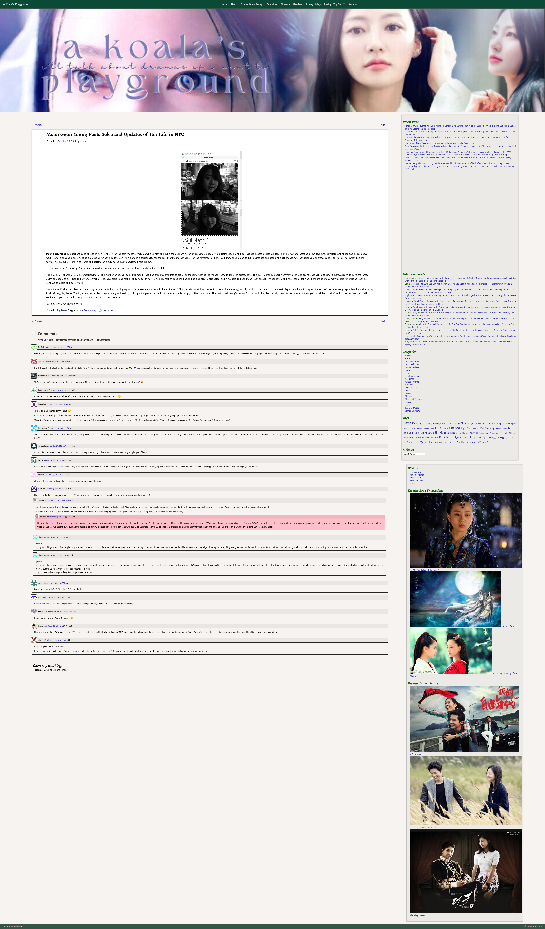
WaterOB (414, 483)
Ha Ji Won (440, 423)
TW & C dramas (412, 408)
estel (40, 361)
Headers (297, 4)
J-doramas (409, 379)
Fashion (408, 370)
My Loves (62, 310)
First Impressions (412, 376)
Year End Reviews (412, 411)
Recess (407, 405)
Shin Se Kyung (464, 438)
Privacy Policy (313, 4)
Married (473, 432)
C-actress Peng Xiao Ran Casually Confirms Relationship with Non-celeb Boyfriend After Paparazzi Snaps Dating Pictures (457, 163)
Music (407, 390)
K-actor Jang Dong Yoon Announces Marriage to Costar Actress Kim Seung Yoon (439, 143)
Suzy (420, 442)
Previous (37, 125)
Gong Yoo (431, 423)
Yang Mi (435, 442)
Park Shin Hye (449, 437)
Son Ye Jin (411, 442)
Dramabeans (415, 472)
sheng (41, 537)
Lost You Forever (508, 626)
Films (407, 373)
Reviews (352, 4)
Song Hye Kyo (478, 437)
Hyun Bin (458, 423)
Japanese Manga (412, 382)
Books (407, 358)
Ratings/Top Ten (333, 4)
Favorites (272, 4)
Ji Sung (510, 424)
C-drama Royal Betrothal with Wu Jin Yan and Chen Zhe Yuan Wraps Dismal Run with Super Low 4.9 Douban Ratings (456, 155)
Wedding (428, 442)
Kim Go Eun (421, 428)
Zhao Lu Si (484, 442)
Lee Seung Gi (451, 432)
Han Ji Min (449, 424)
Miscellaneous (411, 387)
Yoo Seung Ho (472, 442)
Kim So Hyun (441, 428)
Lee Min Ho (435, 432)
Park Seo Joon (431, 437)
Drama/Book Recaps (252, 4)
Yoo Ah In (442, 442)
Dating (408, 423)
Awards (408, 356)
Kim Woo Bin (474, 428)
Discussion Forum (412, 361)
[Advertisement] (424, 222)
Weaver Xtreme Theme (534, 926)
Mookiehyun (415, 478)
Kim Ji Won (430, 428)
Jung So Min (412, 428)
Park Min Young (416, 437)
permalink (108, 310)
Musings (408, 393)
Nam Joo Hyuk (501, 433)
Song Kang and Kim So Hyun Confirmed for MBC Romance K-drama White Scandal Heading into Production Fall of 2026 (458, 152)
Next (384, 125)
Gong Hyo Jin (420, 423)
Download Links (412, 364)
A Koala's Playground (16, 4)
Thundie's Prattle (417, 481)
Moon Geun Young (86, 310)
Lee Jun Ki (421, 432)
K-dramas (409, 385)
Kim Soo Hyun (458, 428)
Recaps (408, 402)
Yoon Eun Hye (458, 442)
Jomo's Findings (417, 475)
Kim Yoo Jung (487, 428)
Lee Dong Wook (501, 428)
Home (224, 4)
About (234, 4)
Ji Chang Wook (500, 424)
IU (466, 423)
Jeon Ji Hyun (487, 423)
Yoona (448, 442)
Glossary (285, 4)
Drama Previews (412, 367)
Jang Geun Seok (474, 424)
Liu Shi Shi (463, 433)
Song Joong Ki (498, 437)
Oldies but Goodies (413, 399)
